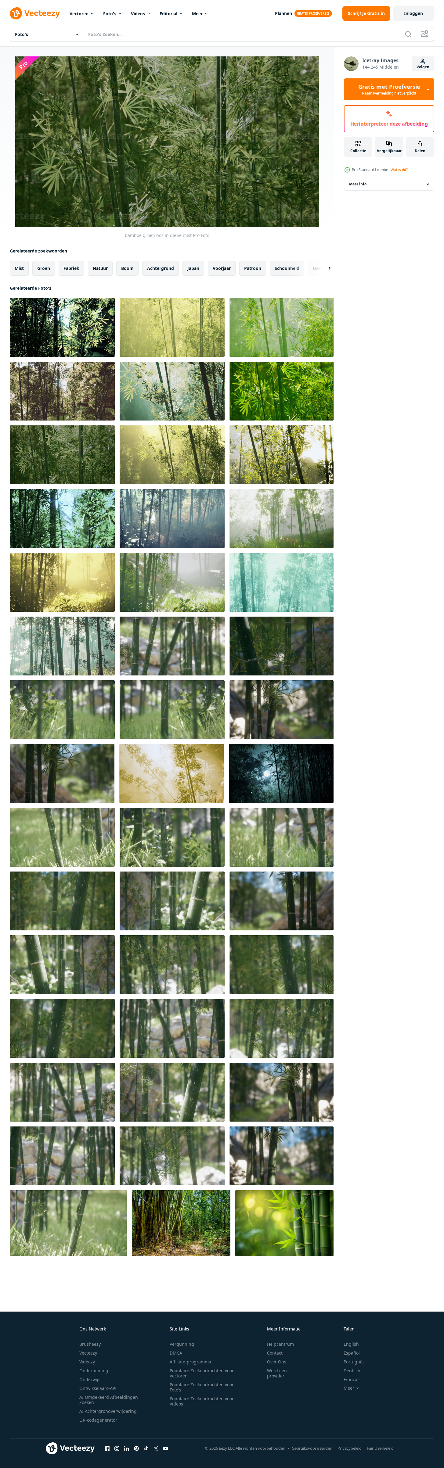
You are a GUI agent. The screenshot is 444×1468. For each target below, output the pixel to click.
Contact (275, 1353)
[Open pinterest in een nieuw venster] (136, 1448)
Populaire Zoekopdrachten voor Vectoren (202, 1373)
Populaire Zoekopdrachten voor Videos (202, 1401)
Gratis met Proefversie (389, 89)
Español (352, 1353)
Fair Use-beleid (380, 1448)
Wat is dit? (399, 169)
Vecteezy (88, 1353)
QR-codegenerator (98, 1420)
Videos (138, 13)
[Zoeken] (408, 34)
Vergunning (182, 1344)
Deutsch (352, 1370)
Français (352, 1379)
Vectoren (79, 13)
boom (127, 268)
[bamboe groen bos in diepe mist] (62, 327)
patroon (252, 268)
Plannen (283, 13)
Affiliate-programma (190, 1362)
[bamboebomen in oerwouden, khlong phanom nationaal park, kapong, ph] (181, 1223)
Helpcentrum (280, 1344)
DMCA (176, 1353)
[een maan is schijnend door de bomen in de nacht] (281, 773)
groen (43, 268)
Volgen (423, 67)
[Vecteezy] (35, 13)
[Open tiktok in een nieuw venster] (146, 1448)
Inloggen (413, 13)
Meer (197, 13)
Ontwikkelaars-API (98, 1388)
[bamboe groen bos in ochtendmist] (172, 518)
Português (354, 1362)
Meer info (357, 184)
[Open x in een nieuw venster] (155, 1448)
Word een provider (277, 1373)
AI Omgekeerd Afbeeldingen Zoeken (108, 1399)
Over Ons (276, 1362)
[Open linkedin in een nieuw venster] (126, 1448)
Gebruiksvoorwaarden (312, 1448)
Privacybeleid (350, 1448)
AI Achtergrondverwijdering (108, 1411)
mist (19, 268)
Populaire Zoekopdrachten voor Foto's (202, 1387)
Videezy (87, 1362)
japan (193, 268)
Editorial (168, 13)
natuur (100, 268)
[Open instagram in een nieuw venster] (116, 1448)
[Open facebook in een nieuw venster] (107, 1448)
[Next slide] (324, 268)
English (351, 1344)
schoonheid (287, 268)
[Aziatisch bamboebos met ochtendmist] (171, 773)
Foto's (109, 13)
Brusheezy (90, 1344)
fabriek (71, 268)
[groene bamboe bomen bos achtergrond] (172, 646)
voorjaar (222, 268)
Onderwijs (89, 1379)
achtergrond (160, 268)
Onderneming (93, 1370)
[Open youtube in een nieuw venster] (165, 1448)
